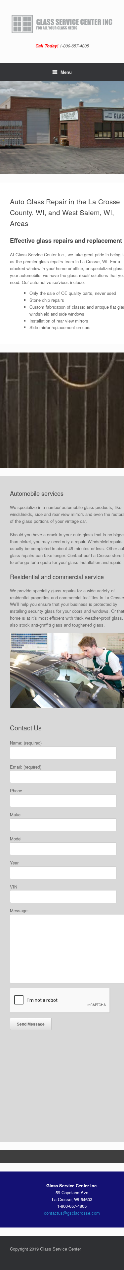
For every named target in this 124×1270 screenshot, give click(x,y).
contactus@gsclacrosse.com (72, 1213)
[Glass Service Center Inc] (62, 24)
